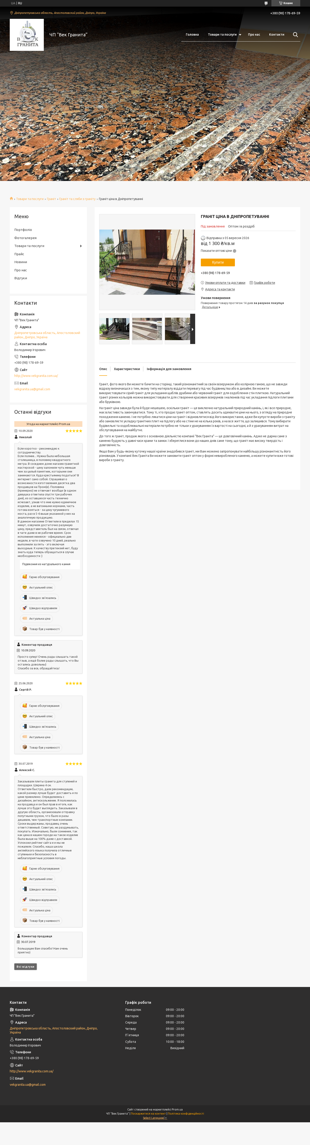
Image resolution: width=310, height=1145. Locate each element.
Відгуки (20, 278)
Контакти (276, 34)
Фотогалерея (25, 238)
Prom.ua (177, 1109)
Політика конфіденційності (186, 1113)
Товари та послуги (222, 34)
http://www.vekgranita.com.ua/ (36, 376)
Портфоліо (23, 230)
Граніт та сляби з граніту (77, 199)
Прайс (19, 254)
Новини (20, 262)
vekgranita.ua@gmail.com (32, 389)
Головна (192, 34)
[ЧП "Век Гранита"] (27, 35)
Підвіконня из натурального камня (46, 564)
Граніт (51, 199)
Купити (218, 262)
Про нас (254, 34)
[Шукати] (294, 34)
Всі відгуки (25, 966)
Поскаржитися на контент (148, 1113)
